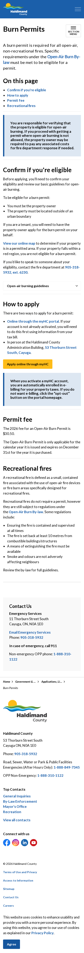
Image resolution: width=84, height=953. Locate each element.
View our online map (19, 243)
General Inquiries (17, 796)
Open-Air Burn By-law (26, 512)
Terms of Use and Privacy (20, 872)
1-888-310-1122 (50, 775)
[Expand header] (78, 9)
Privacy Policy (42, 933)
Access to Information (18, 880)
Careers (8, 905)
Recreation (12, 812)
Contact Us (11, 897)
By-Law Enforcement (20, 801)
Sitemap (8, 889)
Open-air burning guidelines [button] (28, 286)
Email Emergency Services (30, 632)
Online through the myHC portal (33, 321)
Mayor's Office (15, 806)
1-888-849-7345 (67, 767)
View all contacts (16, 820)
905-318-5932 (31, 637)
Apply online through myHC (28, 364)
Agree (11, 944)
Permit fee (15, 100)
